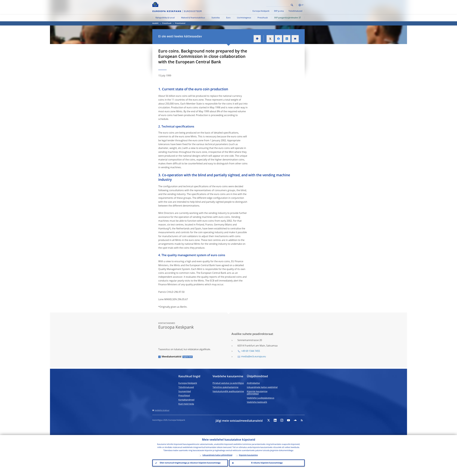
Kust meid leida (186, 404)
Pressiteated (180, 23)
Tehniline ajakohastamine (225, 387)
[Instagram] (282, 420)
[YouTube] (288, 420)
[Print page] (257, 38)
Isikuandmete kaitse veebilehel (262, 387)
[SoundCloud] (295, 420)
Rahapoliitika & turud (165, 18)
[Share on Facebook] (278, 38)
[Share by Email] (295, 38)
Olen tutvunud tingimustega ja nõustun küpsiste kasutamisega (190, 463)
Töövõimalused (295, 11)
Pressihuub (263, 18)
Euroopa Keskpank (261, 11)
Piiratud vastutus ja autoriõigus (228, 383)
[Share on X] (270, 38)
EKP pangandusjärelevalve (286, 18)
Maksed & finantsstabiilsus (193, 18)
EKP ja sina (279, 11)
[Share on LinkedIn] (286, 38)
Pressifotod (184, 396)
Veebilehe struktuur (162, 410)
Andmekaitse (253, 383)
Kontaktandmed (186, 400)
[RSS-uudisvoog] (302, 420)
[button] (296, 5)
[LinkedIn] (275, 420)
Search (292, 5)
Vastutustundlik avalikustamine (228, 391)
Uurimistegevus (244, 18)
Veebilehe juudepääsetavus (260, 398)
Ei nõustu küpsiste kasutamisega (267, 463)
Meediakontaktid (171, 357)
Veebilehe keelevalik (257, 402)
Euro (228, 18)
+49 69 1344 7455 (250, 351)
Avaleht (155, 23)
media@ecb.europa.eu (253, 357)
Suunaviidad (184, 391)
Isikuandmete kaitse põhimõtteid (217, 455)
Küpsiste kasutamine (248, 455)
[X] (268, 420)
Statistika (215, 18)
